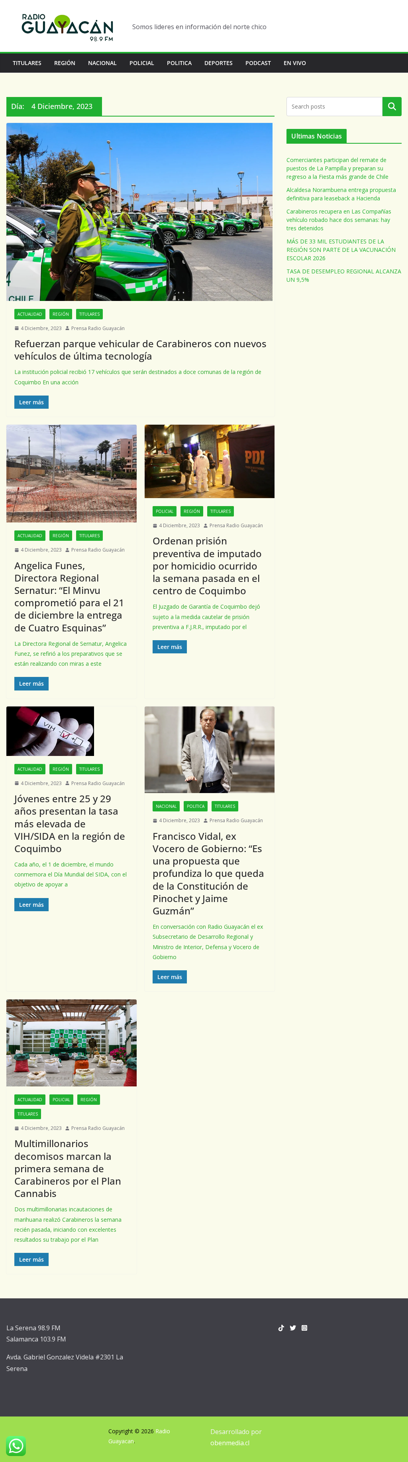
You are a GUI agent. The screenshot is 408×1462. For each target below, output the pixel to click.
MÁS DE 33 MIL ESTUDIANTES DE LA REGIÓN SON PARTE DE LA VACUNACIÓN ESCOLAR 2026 (341, 249)
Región (64, 63)
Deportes (218, 63)
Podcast (258, 63)
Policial (141, 63)
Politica (179, 63)
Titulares (27, 63)
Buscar (392, 106)
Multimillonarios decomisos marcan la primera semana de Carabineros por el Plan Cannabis (67, 1168)
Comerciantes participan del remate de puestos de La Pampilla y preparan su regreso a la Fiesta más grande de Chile (337, 168)
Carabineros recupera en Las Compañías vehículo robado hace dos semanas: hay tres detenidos (338, 220)
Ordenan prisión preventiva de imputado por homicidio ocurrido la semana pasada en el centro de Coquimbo (207, 565)
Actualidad (30, 314)
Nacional (102, 63)
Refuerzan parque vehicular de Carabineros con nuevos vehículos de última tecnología (140, 349)
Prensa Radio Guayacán (98, 328)
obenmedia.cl (229, 1442)
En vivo (295, 63)
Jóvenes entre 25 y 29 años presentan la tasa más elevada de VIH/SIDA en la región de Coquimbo (69, 823)
